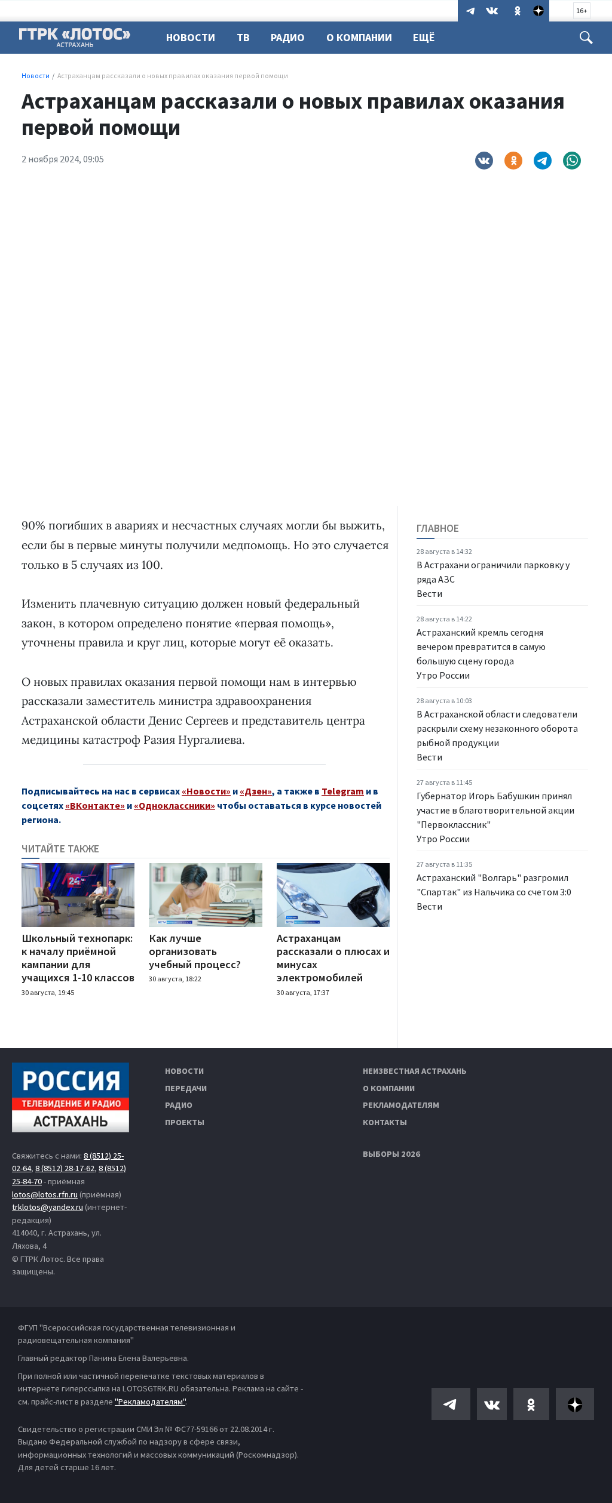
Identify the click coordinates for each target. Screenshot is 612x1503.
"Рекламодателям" (150, 1401)
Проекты (184, 1122)
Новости (190, 37)
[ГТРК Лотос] (74, 40)
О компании (389, 1088)
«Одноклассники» (174, 805)
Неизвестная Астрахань (415, 1070)
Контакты (385, 1122)
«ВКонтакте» (95, 805)
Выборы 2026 (391, 1153)
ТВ (243, 37)
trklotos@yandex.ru (47, 1207)
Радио (288, 37)
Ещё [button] (424, 37)
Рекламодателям (401, 1104)
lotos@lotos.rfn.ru (45, 1194)
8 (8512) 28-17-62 (64, 1168)
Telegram (343, 791)
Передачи (186, 1088)
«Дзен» (256, 791)
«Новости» (206, 791)
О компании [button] (359, 37)
